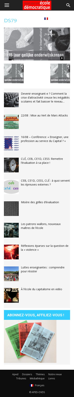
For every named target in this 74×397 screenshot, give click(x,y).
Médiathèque (18, 18)
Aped (15, 374)
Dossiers (27, 374)
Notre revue (55, 374)
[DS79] (37, 59)
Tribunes (21, 378)
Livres (35, 18)
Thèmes (40, 374)
